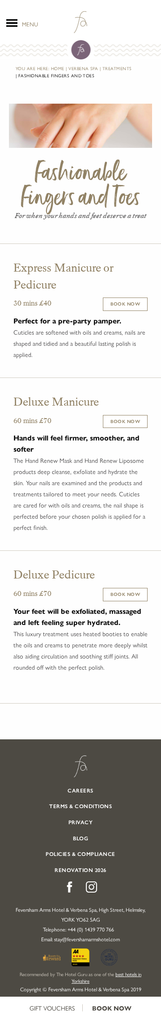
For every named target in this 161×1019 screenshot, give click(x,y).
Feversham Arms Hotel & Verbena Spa (80, 22)
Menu (30, 23)
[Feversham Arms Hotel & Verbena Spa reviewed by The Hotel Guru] (109, 956)
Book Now (111, 1009)
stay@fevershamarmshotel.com (87, 939)
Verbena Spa (83, 68)
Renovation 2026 (80, 870)
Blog (80, 838)
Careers (80, 791)
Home (57, 68)
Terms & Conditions (80, 806)
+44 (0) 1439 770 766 (91, 929)
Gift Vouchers (52, 1007)
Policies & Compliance (80, 854)
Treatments (117, 68)
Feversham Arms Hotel (80, 766)
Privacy (80, 822)
